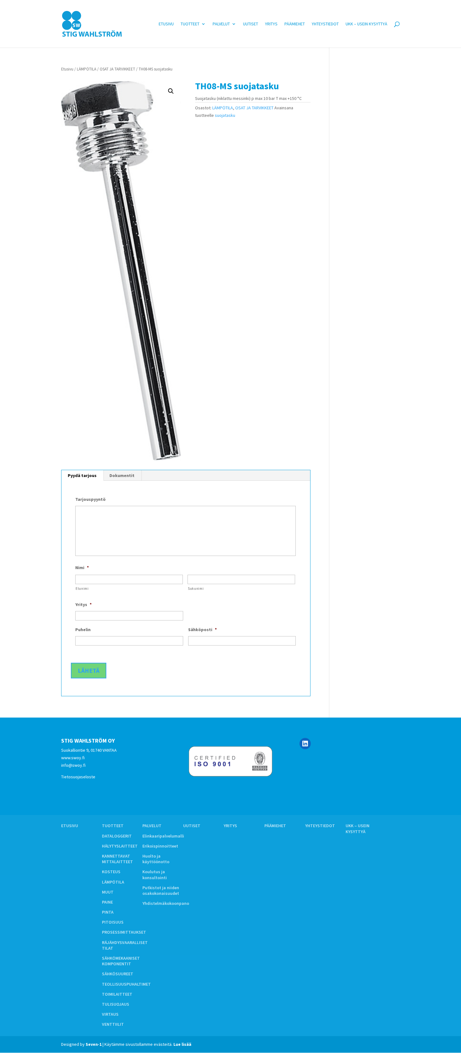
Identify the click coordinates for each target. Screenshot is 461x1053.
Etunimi (82, 588)
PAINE (107, 902)
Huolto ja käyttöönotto (155, 858)
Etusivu (166, 24)
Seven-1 (94, 1044)
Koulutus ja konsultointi (154, 874)
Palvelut (221, 24)
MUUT (108, 892)
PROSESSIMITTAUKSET (124, 932)
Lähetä (88, 670)
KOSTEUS (111, 871)
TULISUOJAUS (115, 1004)
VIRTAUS (110, 1014)
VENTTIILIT (113, 1024)
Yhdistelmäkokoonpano (165, 903)
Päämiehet (294, 24)
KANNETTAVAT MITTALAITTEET (117, 858)
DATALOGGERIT (117, 836)
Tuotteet (190, 24)
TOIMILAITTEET (117, 994)
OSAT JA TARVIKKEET (117, 69)
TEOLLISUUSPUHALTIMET (126, 984)
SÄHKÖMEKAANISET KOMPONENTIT (121, 961)
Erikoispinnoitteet (160, 846)
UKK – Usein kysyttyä (366, 24)
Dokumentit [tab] (122, 475)
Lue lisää (182, 1044)
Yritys (271, 24)
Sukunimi (196, 588)
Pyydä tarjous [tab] (82, 475)
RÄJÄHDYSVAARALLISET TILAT (125, 945)
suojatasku (225, 115)
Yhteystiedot (325, 24)
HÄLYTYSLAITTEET (120, 846)
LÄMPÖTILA (86, 69)
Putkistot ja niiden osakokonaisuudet (160, 890)
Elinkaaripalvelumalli (163, 836)
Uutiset (250, 24)
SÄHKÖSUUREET (117, 974)
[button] (171, 91)
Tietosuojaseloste (78, 777)
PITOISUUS (113, 922)
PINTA (108, 912)
